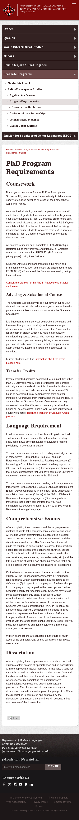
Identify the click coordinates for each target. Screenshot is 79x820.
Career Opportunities (23, 126)
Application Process (22, 95)
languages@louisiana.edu (34, 751)
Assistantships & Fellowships (27, 114)
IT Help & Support (58, 797)
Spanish (9, 38)
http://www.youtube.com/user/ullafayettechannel (20, 784)
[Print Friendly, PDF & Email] (13, 718)
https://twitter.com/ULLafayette (10, 784)
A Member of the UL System (26, 797)
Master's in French (19, 83)
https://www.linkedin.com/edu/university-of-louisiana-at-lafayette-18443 (31, 784)
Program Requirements (24, 101)
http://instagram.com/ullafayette (15, 784)
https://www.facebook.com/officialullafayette (5, 784)
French (8, 29)
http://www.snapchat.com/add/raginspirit (26, 784)
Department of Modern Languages (43, 9)
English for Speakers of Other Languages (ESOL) (37, 136)
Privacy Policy (40, 801)
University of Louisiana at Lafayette (42, 6)
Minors (8, 56)
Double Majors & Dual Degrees (25, 65)
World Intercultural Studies (23, 47)
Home (9, 149)
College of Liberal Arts (28, 12)
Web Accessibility (16, 801)
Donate (39, 806)
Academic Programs (23, 149)
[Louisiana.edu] (10, 14)
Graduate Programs (17, 74)
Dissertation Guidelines (26, 107)
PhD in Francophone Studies (25, 89)
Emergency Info (63, 801)
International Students (24, 120)
